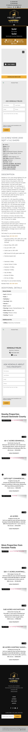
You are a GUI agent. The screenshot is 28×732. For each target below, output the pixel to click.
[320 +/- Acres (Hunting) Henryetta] (14, 559)
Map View (14, 701)
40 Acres (14, 516)
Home (14, 696)
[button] (14, 25)
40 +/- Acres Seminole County (14, 441)
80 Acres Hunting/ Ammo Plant (14, 647)
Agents (14, 703)
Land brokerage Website (8, 729)
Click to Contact (11, 168)
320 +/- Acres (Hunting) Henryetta (14, 572)
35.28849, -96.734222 (14, 163)
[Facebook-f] (13, 7)
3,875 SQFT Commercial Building (14, 479)
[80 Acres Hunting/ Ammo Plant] (14, 635)
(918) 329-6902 (14, 691)
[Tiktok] (20, 7)
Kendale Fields (15, 165)
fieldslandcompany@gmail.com (14, 687)
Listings (14, 699)
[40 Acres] (14, 504)
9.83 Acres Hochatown (14, 609)
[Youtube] (17, 7)
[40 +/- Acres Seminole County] (14, 428)
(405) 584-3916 (11, 167)
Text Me (15, 355)
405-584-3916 (14, 236)
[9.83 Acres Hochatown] (14, 597)
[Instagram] (15, 7)
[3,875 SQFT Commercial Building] (14, 466)
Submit (6, 130)
